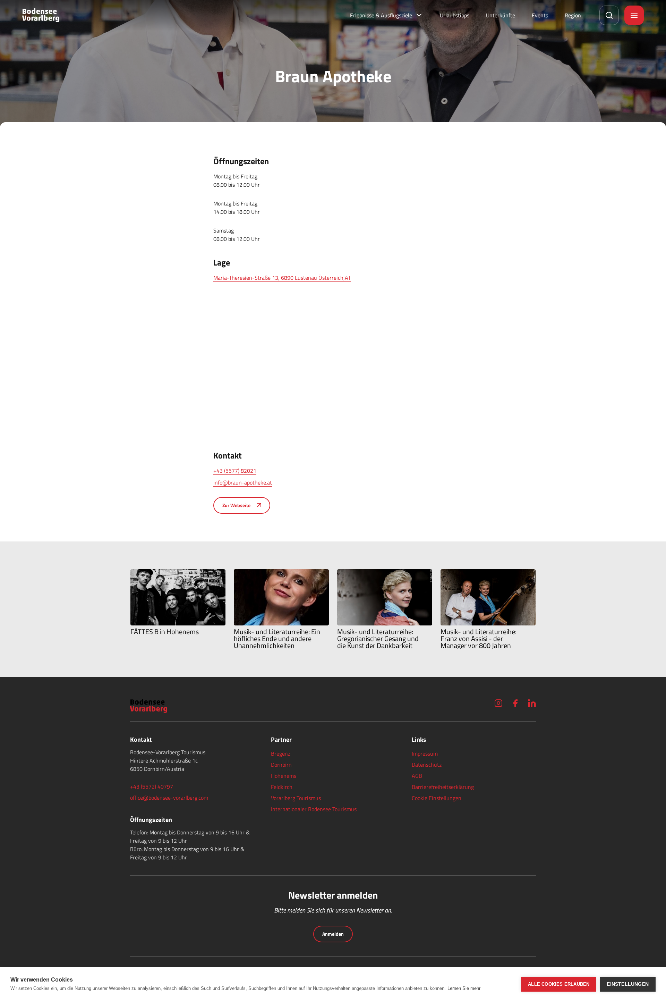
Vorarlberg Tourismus (296, 798)
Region (573, 15)
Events (540, 15)
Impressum (425, 753)
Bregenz (280, 753)
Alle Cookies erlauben (558, 984)
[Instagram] (498, 703)
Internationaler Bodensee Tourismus (314, 809)
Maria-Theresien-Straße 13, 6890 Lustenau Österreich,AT (282, 278)
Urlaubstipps (454, 15)
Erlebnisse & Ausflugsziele (381, 15)
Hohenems (283, 776)
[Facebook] (515, 703)
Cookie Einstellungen (436, 798)
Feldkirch (281, 787)
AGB (417, 776)
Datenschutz (427, 764)
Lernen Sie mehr (463, 988)
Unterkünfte (500, 15)
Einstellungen (628, 984)
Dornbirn (281, 764)
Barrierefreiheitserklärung (443, 787)
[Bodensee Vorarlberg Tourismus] (40, 15)
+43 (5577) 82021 (234, 470)
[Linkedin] (532, 703)
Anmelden (333, 933)
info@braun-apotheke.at (242, 482)
